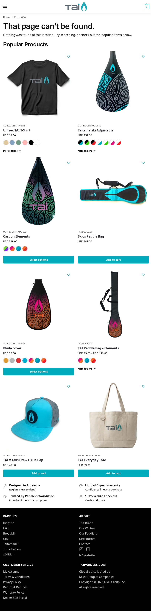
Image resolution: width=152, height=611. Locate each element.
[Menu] (8, 6)
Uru (5, 533)
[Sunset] (12, 246)
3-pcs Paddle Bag (90, 233)
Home (6, 17)
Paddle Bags (84, 229)
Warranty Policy (13, 587)
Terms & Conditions (16, 571)
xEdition (8, 549)
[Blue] (12, 142)
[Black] (31, 142)
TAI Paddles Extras (14, 125)
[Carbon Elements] (38, 190)
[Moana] (18, 246)
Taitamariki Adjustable (94, 129)
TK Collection (12, 544)
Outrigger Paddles (88, 124)
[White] (37, 142)
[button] (146, 6)
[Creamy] (6, 142)
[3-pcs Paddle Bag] (111, 190)
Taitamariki (10, 538)
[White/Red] (117, 141)
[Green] (18, 142)
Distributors (86, 533)
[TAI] (25, 356)
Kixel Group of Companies (95, 571)
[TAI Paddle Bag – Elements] (111, 301)
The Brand (85, 517)
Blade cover (12, 344)
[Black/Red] (92, 141)
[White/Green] (104, 141)
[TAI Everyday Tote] (111, 411)
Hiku (6, 523)
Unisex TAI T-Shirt (16, 130)
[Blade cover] (38, 301)
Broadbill (9, 528)
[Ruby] (18, 356)
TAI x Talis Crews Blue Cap (23, 454)
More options (10, 149)
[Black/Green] (85, 141)
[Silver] (12, 356)
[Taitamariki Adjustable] (111, 86)
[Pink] (25, 142)
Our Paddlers (87, 528)
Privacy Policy (12, 576)
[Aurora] (6, 246)
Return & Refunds (15, 582)
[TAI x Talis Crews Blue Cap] (38, 411)
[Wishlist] (68, 56)
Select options (38, 257)
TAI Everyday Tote (91, 454)
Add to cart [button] (111, 257)
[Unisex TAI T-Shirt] (38, 86)
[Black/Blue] (79, 141)
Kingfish (8, 517)
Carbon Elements (16, 233)
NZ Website (85, 550)
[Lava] (25, 246)
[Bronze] (6, 356)
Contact (83, 538)
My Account (11, 566)
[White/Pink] (111, 141)
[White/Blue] (98, 141)
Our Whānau (86, 523)
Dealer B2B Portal (15, 592)
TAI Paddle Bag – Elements (97, 344)
